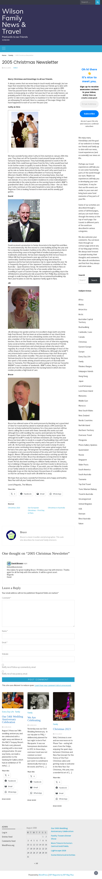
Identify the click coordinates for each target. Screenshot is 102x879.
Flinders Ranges (85, 366)
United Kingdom (85, 504)
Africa (80, 299)
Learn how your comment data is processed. (53, 685)
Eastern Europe (84, 346)
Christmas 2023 (14, 507)
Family (15, 68)
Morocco (82, 405)
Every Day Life (8, 711)
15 (43, 844)
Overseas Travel (85, 435)
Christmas (82, 342)
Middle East (83, 400)
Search (81, 275)
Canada (81, 337)
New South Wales (85, 410)
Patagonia (82, 440)
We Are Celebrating (34, 719)
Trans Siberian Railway (87, 489)
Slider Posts (83, 464)
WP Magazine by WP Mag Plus (61, 875)
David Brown (17, 563)
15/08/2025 (33, 725)
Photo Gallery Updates (87, 445)
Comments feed (8, 841)
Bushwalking (83, 327)
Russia (81, 455)
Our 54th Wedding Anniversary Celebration (12, 719)
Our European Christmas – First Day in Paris (36, 510)
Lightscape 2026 (58, 850)
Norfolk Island (84, 425)
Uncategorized (84, 499)
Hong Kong (83, 376)
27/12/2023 (58, 734)
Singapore (82, 459)
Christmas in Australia (56, 507)
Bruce (23, 532)
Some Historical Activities (63, 855)
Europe (81, 351)
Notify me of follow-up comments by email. (19, 667)
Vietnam (81, 513)
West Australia (84, 518)
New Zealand (83, 415)
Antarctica (82, 309)
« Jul (36, 863)
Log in (4, 832)
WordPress (43, 875)
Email (5, 642)
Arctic (80, 314)
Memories (82, 396)
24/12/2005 (7, 68)
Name (5, 631)
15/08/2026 (7, 727)
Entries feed (7, 836)
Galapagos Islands (85, 371)
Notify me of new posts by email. (15, 673)
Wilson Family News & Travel (14, 21)
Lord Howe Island (85, 391)
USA (80, 509)
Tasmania (82, 479)
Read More (6, 799)
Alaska (81, 304)
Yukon (80, 523)
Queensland (83, 450)
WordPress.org (8, 845)
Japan (80, 381)
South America (84, 469)
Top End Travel (84, 484)
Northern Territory (86, 430)
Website (5, 654)
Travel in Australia (85, 494)
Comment (6, 598)
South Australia (84, 474)
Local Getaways (85, 386)
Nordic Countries (85, 420)
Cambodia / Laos (85, 332)
